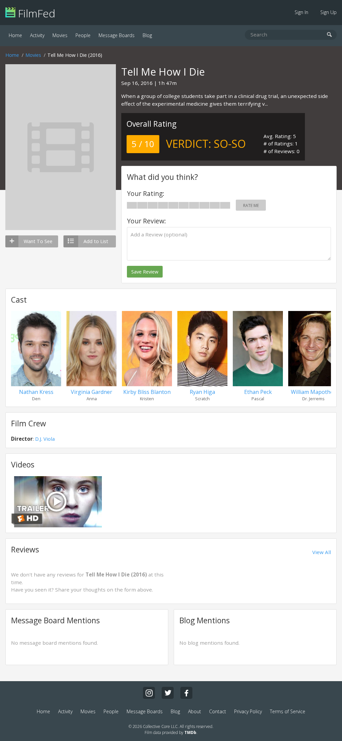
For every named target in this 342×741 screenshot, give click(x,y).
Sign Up (328, 12)
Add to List (95, 241)
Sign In (301, 12)
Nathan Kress (36, 392)
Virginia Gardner (91, 392)
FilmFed (35, 13)
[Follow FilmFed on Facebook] (186, 693)
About (194, 711)
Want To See (38, 241)
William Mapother (313, 392)
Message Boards (117, 35)
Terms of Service (287, 711)
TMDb (190, 732)
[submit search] (329, 35)
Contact (217, 711)
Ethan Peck (258, 392)
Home (15, 35)
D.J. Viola (45, 438)
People (83, 35)
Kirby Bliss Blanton (147, 392)
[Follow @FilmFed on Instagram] (149, 693)
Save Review (144, 272)
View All (321, 552)
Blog (147, 35)
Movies (59, 35)
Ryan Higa (202, 392)
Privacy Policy (248, 711)
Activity (37, 35)
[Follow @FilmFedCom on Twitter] (168, 693)
